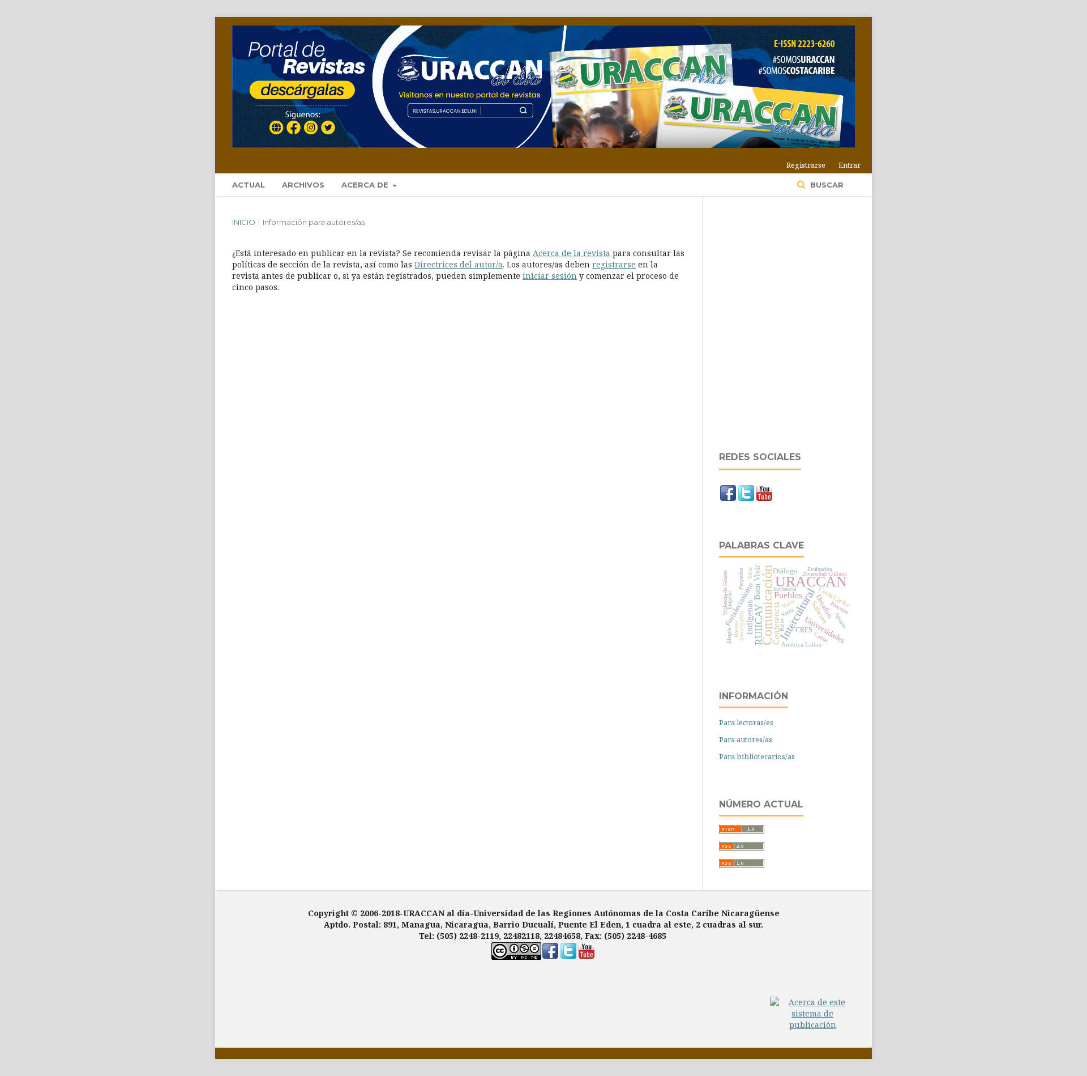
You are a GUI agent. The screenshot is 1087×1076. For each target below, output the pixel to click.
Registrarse (805, 165)
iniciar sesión (550, 275)
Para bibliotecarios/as (757, 756)
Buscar (826, 184)
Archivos (303, 184)
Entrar (849, 165)
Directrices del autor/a (458, 264)
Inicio (243, 222)
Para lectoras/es (746, 722)
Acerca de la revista (571, 253)
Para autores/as (745, 739)
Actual (248, 184)
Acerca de (366, 184)
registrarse (614, 264)
